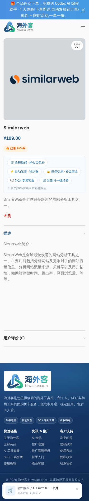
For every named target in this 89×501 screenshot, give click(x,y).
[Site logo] (18, 26)
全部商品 (10, 444)
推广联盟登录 (41, 450)
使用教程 (10, 463)
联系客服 (38, 463)
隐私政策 (66, 457)
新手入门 (38, 457)
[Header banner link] (37, 9)
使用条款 (66, 450)
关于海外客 (11, 438)
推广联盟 (38, 444)
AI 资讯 (37, 438)
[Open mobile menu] (83, 26)
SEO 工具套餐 (13, 457)
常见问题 (66, 438)
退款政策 (66, 444)
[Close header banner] (83, 9)
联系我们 (66, 463)
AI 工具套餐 (12, 450)
